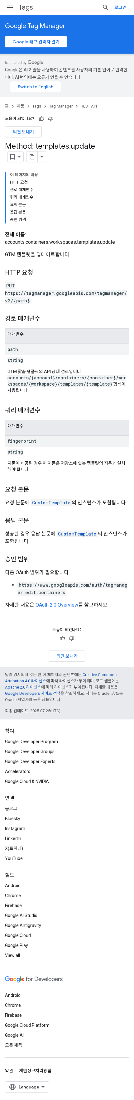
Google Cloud (18, 935)
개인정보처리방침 (35, 1070)
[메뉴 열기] (10, 7)
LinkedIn (13, 838)
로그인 (120, 7)
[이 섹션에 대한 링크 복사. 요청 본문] (35, 490)
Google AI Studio (21, 915)
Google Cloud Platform (27, 1025)
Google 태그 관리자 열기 (36, 42)
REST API (89, 106)
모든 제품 (13, 1045)
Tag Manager (61, 106)
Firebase (13, 905)
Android (13, 885)
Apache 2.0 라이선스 (23, 687)
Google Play (16, 945)
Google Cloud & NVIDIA (27, 781)
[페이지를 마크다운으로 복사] (32, 156)
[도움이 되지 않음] (50, 118)
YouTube (14, 858)
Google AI (14, 1035)
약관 (9, 1070)
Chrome (13, 895)
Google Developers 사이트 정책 (32, 693)
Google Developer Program (31, 741)
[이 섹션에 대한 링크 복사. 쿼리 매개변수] (46, 411)
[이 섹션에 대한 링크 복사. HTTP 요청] (39, 273)
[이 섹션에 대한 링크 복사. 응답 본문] (35, 521)
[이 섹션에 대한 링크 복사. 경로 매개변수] (46, 319)
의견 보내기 (23, 132)
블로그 (11, 808)
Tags (26, 7)
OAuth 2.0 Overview (57, 605)
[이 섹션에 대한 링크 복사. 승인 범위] (35, 560)
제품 (20, 106)
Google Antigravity (23, 925)
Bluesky (12, 818)
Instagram (15, 828)
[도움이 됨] (41, 118)
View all (12, 955)
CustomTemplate (51, 503)
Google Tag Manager (35, 26)
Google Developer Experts (30, 761)
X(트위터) (14, 848)
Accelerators (17, 771)
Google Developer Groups (30, 751)
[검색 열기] (105, 7)
